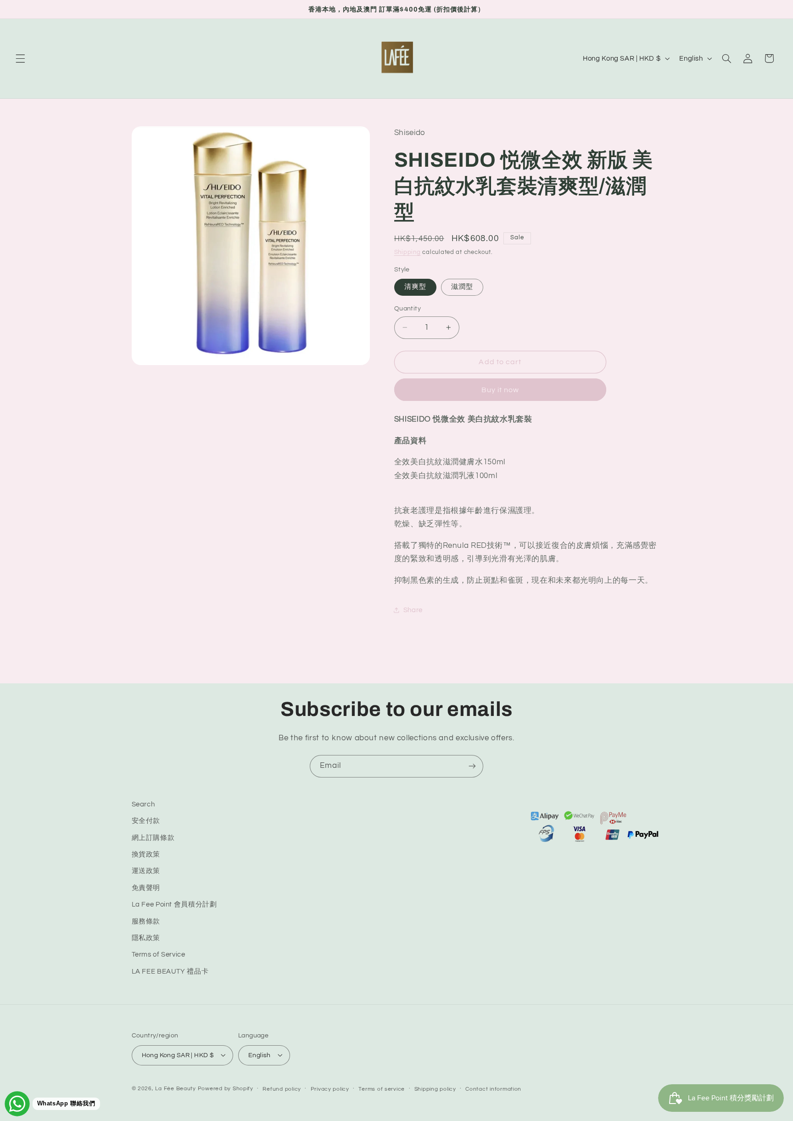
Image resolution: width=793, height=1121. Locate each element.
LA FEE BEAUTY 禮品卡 (170, 971)
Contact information (493, 1088)
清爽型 (415, 286)
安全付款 (146, 821)
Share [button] (413, 610)
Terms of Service (158, 955)
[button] (20, 58)
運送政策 (146, 871)
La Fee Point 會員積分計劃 (174, 904)
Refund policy (281, 1088)
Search (143, 804)
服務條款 (146, 921)
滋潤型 (462, 286)
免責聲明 (146, 887)
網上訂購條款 (153, 837)
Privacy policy (330, 1088)
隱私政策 (146, 938)
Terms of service (381, 1088)
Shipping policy (435, 1088)
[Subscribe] (472, 766)
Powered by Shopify (225, 1088)
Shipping (407, 252)
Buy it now (500, 390)
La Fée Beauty (175, 1088)
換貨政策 (146, 854)
